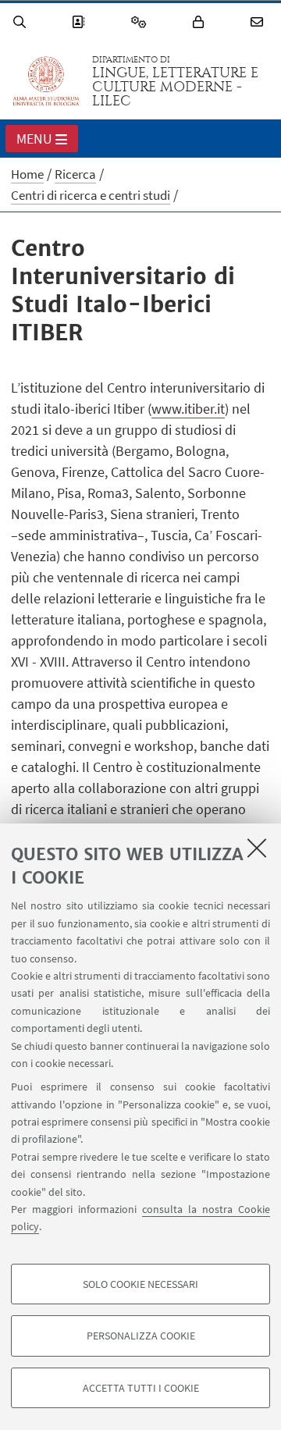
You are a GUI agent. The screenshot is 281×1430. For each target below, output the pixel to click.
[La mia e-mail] (259, 22)
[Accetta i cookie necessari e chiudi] (256, 847)
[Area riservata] (200, 22)
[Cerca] (22, 22)
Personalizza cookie (141, 1336)
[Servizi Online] (141, 22)
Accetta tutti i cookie (141, 1388)
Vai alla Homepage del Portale (46, 81)
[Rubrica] (80, 22)
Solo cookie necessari (140, 1284)
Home (27, 174)
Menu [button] (34, 139)
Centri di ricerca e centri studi (90, 195)
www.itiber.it (188, 409)
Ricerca (75, 174)
